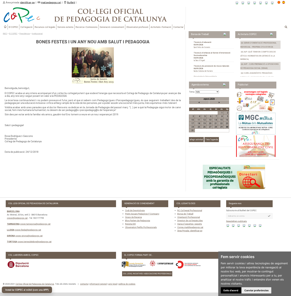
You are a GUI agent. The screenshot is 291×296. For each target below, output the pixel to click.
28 (216, 127)
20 (210, 123)
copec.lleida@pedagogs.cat (28, 230)
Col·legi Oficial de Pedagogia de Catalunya (34, 284)
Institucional (37, 34)
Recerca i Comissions (87, 27)
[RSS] (238, 3)
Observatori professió (137, 27)
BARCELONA (13, 211)
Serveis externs (65, 27)
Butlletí (71, 2)
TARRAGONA (13, 224)
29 (221, 127)
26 (204, 127)
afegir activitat (196, 139)
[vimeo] (273, 3)
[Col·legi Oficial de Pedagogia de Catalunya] (93, 15)
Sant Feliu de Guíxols (202, 44)
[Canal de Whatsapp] (244, 3)
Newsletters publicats (236, 221)
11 (199, 120)
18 (199, 123)
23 (227, 123)
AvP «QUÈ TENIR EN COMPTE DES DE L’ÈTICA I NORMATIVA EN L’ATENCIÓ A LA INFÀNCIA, (258, 55)
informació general (98, 284)
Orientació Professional (188, 217)
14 (216, 120)
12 (204, 120)
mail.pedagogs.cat (51, 2)
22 (221, 123)
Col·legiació (26, 27)
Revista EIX (130, 224)
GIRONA (11, 235)
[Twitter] (256, 3)
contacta (84, 284)
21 (216, 123)
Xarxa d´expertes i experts (189, 224)
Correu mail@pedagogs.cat (190, 227)
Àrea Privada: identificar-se (189, 230)
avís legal (112, 284)
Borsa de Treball (185, 214)
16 (227, 120)
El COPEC (13, 27)
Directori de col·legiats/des (190, 220)
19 (204, 123)
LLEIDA (10, 230)
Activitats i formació (161, 27)
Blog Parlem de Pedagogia (137, 220)
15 (221, 120)
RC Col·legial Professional (189, 210)
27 (210, 127)
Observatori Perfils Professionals (141, 227)
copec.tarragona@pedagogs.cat (35, 224)
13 (210, 120)
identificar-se (27, 2)
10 (192, 120)
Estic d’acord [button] (230, 290)
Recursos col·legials (45, 27)
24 (192, 127)
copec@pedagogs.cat (17, 218)
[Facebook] (250, 3)
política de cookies (127, 284)
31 (192, 130)
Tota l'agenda (211, 139)
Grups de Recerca (133, 217)
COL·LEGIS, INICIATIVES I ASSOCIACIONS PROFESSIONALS (147, 274)
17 (192, 123)
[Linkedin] (262, 3)
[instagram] (267, 3)
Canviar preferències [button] (256, 290)
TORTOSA (12, 241)
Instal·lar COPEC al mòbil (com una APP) (26, 290)
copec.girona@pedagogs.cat (29, 235)
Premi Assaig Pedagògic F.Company (142, 214)
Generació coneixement (112, 27)
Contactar (178, 27)
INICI (5, 34)
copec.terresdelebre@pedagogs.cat (35, 241)
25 (199, 127)
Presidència (24, 34)
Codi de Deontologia (135, 210)
